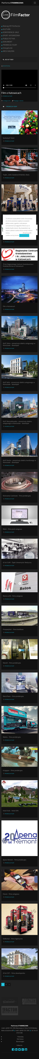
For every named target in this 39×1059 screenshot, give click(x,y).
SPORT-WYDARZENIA (11, 35)
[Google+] (22, 1050)
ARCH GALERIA (8, 51)
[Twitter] (19, 1050)
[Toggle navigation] (34, 3)
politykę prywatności (16, 233)
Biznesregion (20, 1041)
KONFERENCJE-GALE (11, 32)
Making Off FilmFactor (11, 26)
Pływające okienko (18, 101)
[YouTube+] (26, 1050)
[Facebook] (13, 1050)
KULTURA (6, 29)
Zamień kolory (6, 66)
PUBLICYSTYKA (9, 38)
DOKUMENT (7, 41)
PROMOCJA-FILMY (10, 44)
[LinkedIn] (16, 1050)
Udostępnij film (7, 101)
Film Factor (20, 1039)
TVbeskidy (20, 1037)
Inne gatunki (7, 48)
